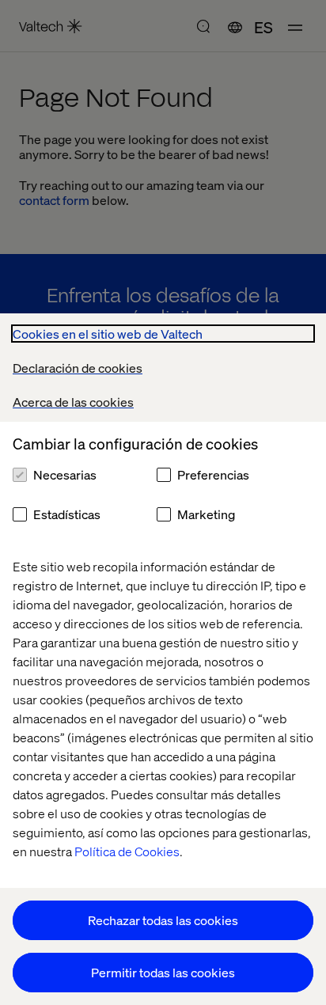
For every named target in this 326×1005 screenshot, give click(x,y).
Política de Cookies (127, 851)
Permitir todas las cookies (163, 972)
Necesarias (65, 474)
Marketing (206, 514)
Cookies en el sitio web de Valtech (108, 333)
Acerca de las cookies (73, 401)
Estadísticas (66, 514)
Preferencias (213, 474)
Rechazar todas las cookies (163, 920)
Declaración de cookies (77, 367)
